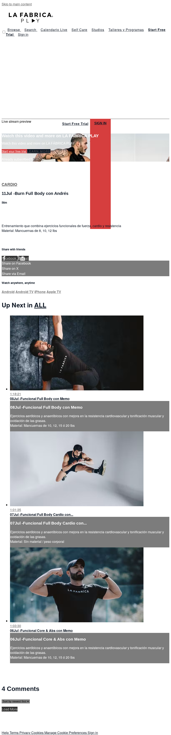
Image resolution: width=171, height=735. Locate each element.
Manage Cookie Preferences (66, 732)
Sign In (100, 123)
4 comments (11, 211)
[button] (4, 32)
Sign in (23, 34)
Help (6, 732)
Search (30, 29)
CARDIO (9, 184)
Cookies (37, 732)
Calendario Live (54, 29)
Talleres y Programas (126, 29)
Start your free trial (14, 151)
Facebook (9, 258)
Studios (98, 29)
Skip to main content (17, 4)
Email (24, 258)
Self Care (79, 29)
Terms (14, 732)
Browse (14, 29)
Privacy (25, 732)
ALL (40, 304)
